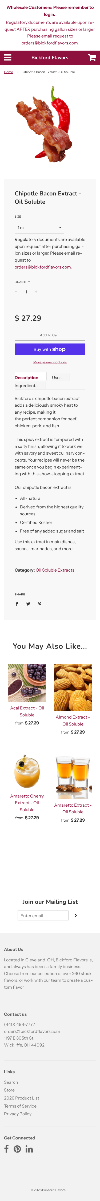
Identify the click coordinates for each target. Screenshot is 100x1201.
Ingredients (26, 385)
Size (18, 216)
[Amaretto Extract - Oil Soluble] (73, 775)
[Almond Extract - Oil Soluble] (73, 687)
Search (11, 1082)
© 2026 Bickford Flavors (48, 1190)
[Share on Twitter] (28, 603)
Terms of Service (20, 1106)
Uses (57, 377)
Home (8, 72)
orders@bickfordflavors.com (43, 267)
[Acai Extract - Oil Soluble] (27, 683)
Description (26, 377)
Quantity (22, 282)
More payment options (50, 362)
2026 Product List (21, 1098)
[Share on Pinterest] (39, 603)
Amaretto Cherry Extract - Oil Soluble (27, 802)
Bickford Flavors (49, 57)
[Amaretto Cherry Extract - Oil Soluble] (27, 771)
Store (9, 1090)
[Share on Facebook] (18, 603)
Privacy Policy (17, 1113)
